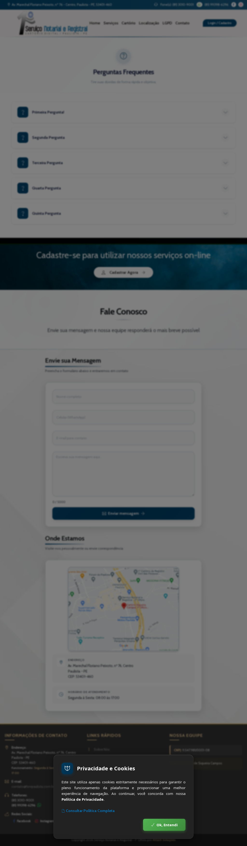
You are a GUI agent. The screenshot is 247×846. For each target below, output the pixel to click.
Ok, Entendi (167, 824)
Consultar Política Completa (90, 810)
